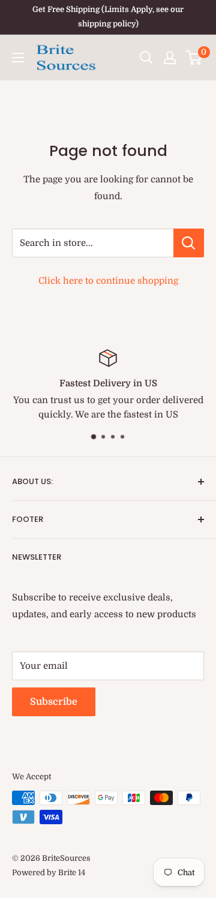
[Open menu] (18, 57)
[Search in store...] (188, 243)
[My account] (170, 57)
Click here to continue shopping (108, 280)
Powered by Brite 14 (48, 872)
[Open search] (146, 57)
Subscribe (53, 701)
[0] (194, 57)
